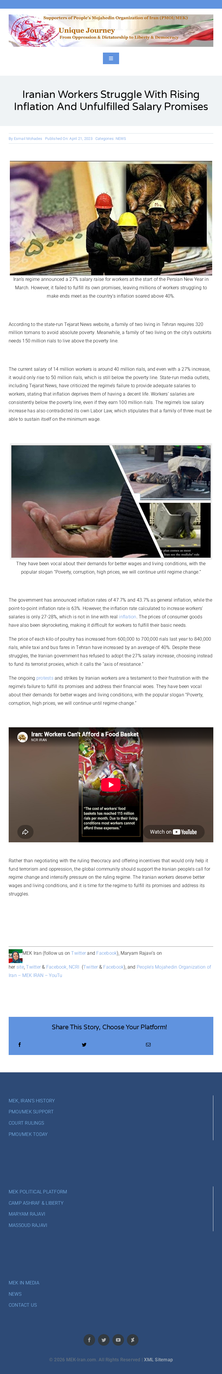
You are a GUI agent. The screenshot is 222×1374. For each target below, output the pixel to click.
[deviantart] (132, 1340)
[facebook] (89, 1340)
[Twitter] (84, 1045)
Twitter (78, 953)
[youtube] (118, 1340)
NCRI (74, 967)
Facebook (106, 953)
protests (44, 678)
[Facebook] (19, 1045)
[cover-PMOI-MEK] (111, 16)
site (20, 967)
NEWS (121, 138)
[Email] (148, 1045)
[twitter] (104, 1340)
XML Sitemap (158, 1359)
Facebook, (57, 967)
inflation (127, 617)
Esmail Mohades (28, 138)
